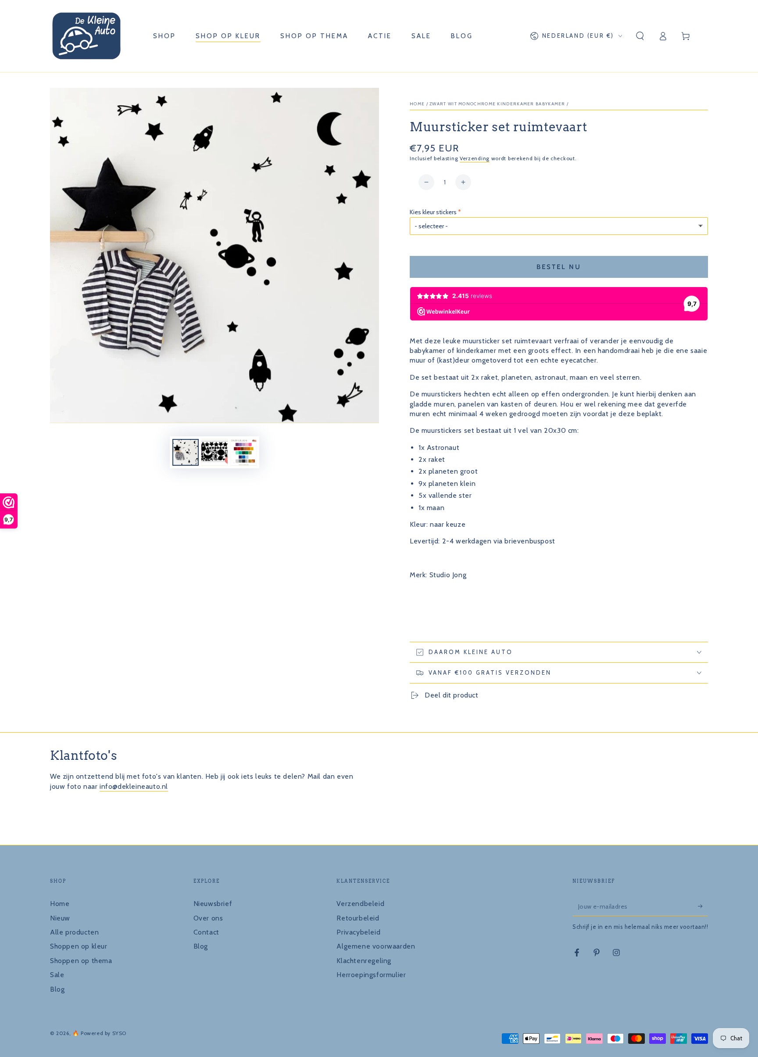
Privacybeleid (358, 932)
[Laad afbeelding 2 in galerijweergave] (214, 452)
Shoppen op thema (81, 960)
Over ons (208, 918)
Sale (57, 975)
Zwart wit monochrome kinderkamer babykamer (497, 104)
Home (417, 104)
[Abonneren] (703, 906)
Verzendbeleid (360, 903)
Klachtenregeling (363, 960)
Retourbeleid (357, 918)
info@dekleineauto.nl (134, 786)
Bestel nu (558, 267)
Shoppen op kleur (78, 946)
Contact (206, 932)
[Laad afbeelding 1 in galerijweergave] (185, 452)
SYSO (119, 1033)
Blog (57, 989)
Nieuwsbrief (212, 903)
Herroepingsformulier (371, 975)
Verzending (475, 158)
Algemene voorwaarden (375, 946)
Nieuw (60, 918)
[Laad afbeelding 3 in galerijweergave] (243, 452)
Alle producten (74, 932)
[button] (640, 36)
